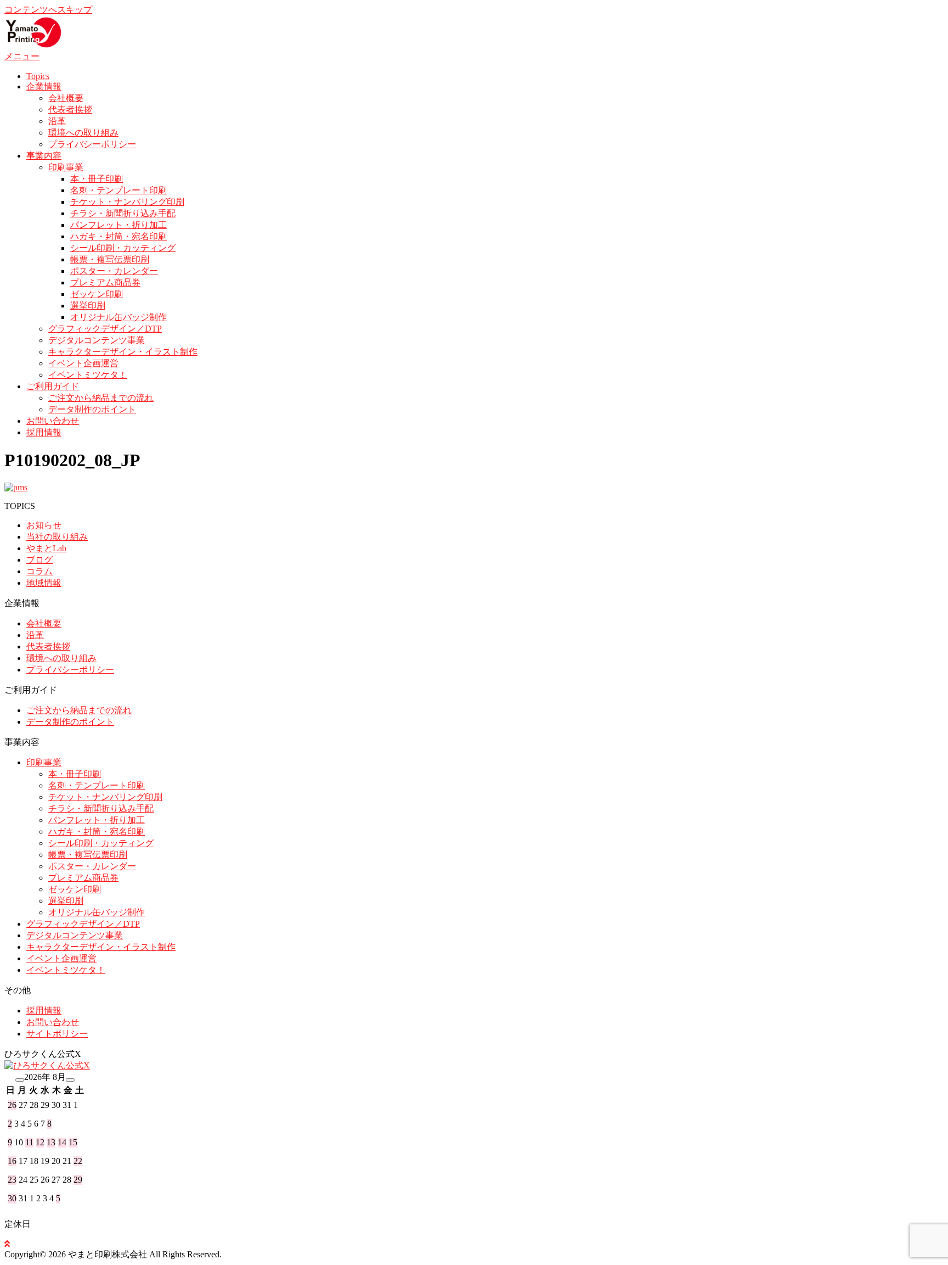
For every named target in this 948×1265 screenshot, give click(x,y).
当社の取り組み (57, 536)
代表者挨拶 (70, 109)
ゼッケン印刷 (96, 294)
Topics (37, 76)
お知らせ (43, 525)
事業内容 (43, 155)
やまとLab (46, 548)
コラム (39, 571)
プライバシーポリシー (92, 144)
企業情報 (43, 86)
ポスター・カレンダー (114, 271)
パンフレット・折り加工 (118, 225)
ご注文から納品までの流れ (101, 397)
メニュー (22, 56)
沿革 (57, 121)
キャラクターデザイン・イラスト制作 (123, 351)
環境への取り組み (83, 132)
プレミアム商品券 (105, 282)
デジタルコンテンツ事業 (96, 340)
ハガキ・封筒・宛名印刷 (118, 236)
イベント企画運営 (83, 363)
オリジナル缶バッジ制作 (118, 317)
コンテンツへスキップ (48, 9)
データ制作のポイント (92, 409)
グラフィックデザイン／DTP (105, 328)
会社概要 (65, 98)
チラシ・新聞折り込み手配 (123, 213)
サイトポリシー (57, 1033)
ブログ (39, 559)
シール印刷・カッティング (123, 248)
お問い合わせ (52, 421)
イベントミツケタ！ (87, 374)
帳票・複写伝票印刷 (109, 259)
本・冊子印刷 (96, 178)
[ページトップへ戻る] (7, 1244)
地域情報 (43, 582)
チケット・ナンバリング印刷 (127, 201)
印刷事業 (65, 167)
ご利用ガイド (52, 386)
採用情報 (43, 432)
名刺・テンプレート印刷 (118, 190)
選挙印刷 (87, 305)
